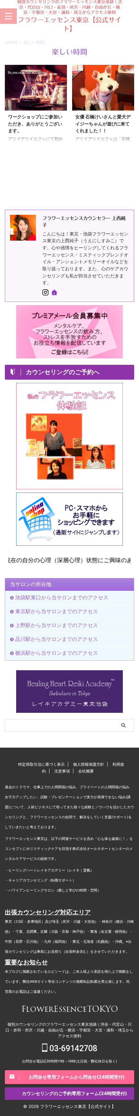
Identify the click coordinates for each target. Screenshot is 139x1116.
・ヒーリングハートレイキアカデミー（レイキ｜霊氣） (49, 870)
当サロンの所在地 (30, 584)
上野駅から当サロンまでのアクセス (56, 625)
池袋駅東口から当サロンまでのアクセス (61, 597)
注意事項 (62, 771)
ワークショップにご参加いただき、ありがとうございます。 (35, 123)
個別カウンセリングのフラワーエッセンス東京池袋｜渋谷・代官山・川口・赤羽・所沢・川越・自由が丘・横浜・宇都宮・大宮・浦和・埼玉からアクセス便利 (69, 1030)
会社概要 (86, 771)
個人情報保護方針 (88, 764)
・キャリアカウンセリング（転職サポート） (40, 880)
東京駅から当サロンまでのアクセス (56, 611)
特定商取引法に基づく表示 (41, 764)
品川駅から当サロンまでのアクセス (56, 639)
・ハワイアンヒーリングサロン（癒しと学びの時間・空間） (53, 890)
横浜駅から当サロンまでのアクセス (56, 653)
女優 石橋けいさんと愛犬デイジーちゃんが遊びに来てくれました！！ (103, 123)
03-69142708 (72, 1048)
